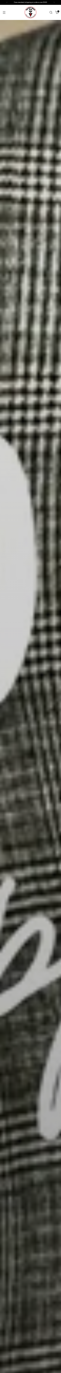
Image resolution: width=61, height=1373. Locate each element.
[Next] (54, 2)
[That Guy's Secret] (30, 12)
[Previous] (7, 2)
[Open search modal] (51, 12)
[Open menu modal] (4, 12)
